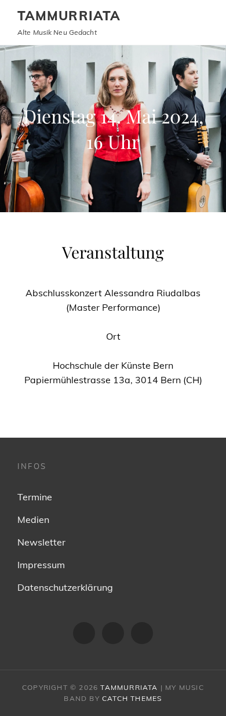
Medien (33, 519)
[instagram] (113, 633)
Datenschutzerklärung (65, 587)
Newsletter (41, 542)
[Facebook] (84, 633)
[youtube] (142, 633)
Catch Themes (132, 698)
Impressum (41, 564)
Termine (34, 497)
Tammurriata (69, 16)
